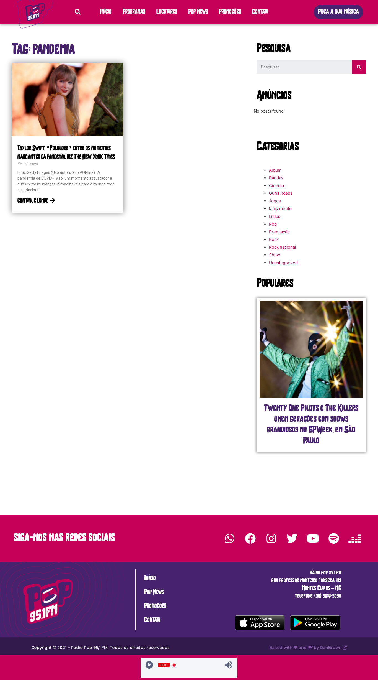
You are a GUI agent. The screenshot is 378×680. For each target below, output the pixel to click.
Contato (260, 12)
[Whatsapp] (229, 538)
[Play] (149, 664)
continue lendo (33, 201)
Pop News (198, 12)
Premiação (279, 232)
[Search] (359, 67)
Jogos (275, 200)
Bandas (276, 177)
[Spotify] (333, 538)
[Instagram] (271, 538)
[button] (338, 12)
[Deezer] (354, 538)
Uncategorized (283, 262)
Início (106, 12)
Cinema (276, 185)
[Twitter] (292, 538)
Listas (274, 216)
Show (274, 255)
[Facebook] (250, 538)
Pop (273, 224)
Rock (274, 239)
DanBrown (331, 647)
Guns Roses (280, 193)
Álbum (275, 170)
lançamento (280, 208)
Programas (134, 12)
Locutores (166, 12)
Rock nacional (282, 247)
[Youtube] (312, 538)
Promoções (230, 12)
